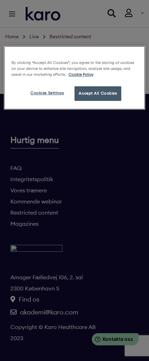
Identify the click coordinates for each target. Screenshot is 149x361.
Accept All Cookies (98, 93)
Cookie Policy (81, 74)
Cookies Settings (47, 92)
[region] (75, 78)
